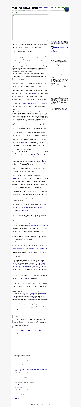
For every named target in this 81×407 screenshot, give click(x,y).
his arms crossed (22, 176)
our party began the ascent (39, 133)
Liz (18, 394)
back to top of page (16, 398)
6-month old (17, 267)
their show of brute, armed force (38, 154)
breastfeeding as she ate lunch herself (30, 267)
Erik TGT (19, 360)
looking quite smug (31, 206)
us (14, 136)
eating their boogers (24, 210)
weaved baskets (26, 277)
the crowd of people (26, 103)
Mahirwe (34, 266)
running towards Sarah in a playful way (23, 182)
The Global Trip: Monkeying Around (57, 42)
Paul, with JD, (42, 103)
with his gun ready (33, 156)
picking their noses (15, 209)
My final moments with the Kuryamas (22, 266)
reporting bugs (64, 109)
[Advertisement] (40, 3)
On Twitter (54, 10)
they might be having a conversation (37, 248)
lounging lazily (22, 206)
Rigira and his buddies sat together (18, 248)
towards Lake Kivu (31, 297)
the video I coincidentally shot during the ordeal (39, 225)
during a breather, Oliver (26, 142)
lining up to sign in (33, 103)
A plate (14, 296)
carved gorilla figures (35, 277)
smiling (17, 206)
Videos (41, 10)
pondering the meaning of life (39, 207)
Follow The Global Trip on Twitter (55, 33)
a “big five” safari (37, 306)
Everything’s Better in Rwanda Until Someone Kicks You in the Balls (30, 330)
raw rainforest (43, 161)
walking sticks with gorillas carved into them (20, 133)
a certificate (27, 278)
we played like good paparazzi (33, 179)
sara (18, 384)
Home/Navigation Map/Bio (17, 10)
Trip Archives (29, 10)
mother (39, 266)
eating (36, 206)
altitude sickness (27, 126)
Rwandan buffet (32, 293)
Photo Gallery (36, 10)
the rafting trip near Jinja (25, 104)
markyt (19, 377)
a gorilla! (18, 170)
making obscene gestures (23, 207)
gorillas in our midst (34, 203)
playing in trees (15, 207)
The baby (39, 267)
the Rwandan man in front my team (37, 111)
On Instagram (60, 10)
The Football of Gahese (22, 333)
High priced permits (31, 93)
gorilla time (27, 261)
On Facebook (48, 10)
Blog (24, 10)
